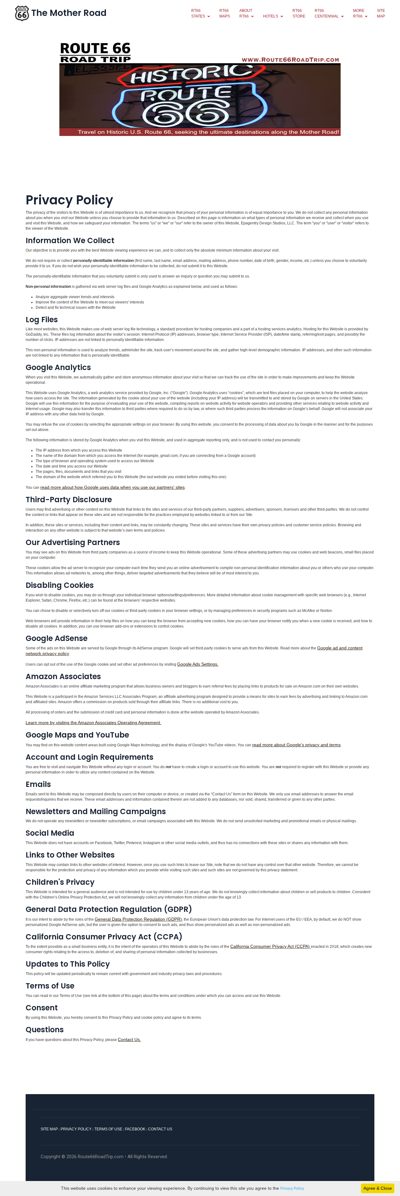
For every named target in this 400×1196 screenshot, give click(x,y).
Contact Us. (129, 1039)
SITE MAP (49, 1129)
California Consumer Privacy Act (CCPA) (270, 946)
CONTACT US (160, 1129)
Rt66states (198, 13)
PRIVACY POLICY (76, 1129)
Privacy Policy (292, 1188)
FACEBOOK (135, 1129)
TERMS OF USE (108, 1129)
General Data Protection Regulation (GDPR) (138, 919)
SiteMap (381, 13)
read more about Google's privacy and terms (296, 744)
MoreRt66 (358, 13)
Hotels (270, 16)
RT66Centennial (327, 13)
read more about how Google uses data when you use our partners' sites (112, 487)
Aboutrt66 (245, 13)
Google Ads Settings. (197, 664)
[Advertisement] (200, 168)
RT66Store (298, 13)
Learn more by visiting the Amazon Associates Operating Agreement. (93, 722)
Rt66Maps (224, 13)
